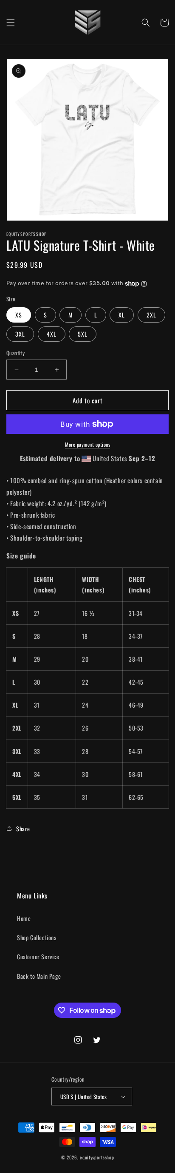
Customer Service (38, 956)
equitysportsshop (97, 1157)
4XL (51, 333)
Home (24, 918)
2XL (151, 314)
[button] (10, 22)
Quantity (15, 353)
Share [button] (23, 828)
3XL (20, 333)
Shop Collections (36, 937)
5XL (83, 333)
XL (122, 314)
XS (18, 314)
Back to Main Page (39, 976)
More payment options (87, 444)
